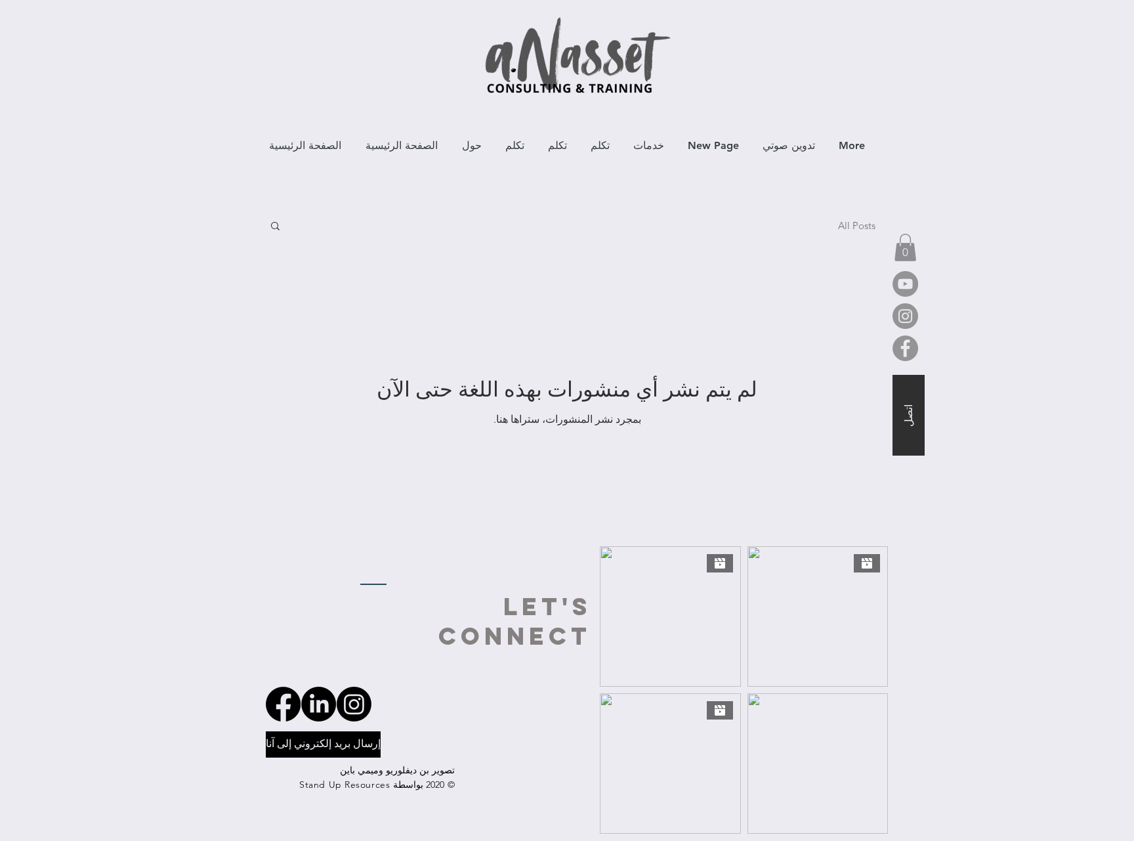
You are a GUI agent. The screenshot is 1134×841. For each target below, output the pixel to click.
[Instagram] (905, 316)
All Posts (856, 225)
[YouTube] (905, 284)
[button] (275, 227)
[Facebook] (905, 348)
